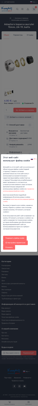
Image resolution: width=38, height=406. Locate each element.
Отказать (9, 247)
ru (35, 159)
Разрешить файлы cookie (14, 238)
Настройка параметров (16, 243)
